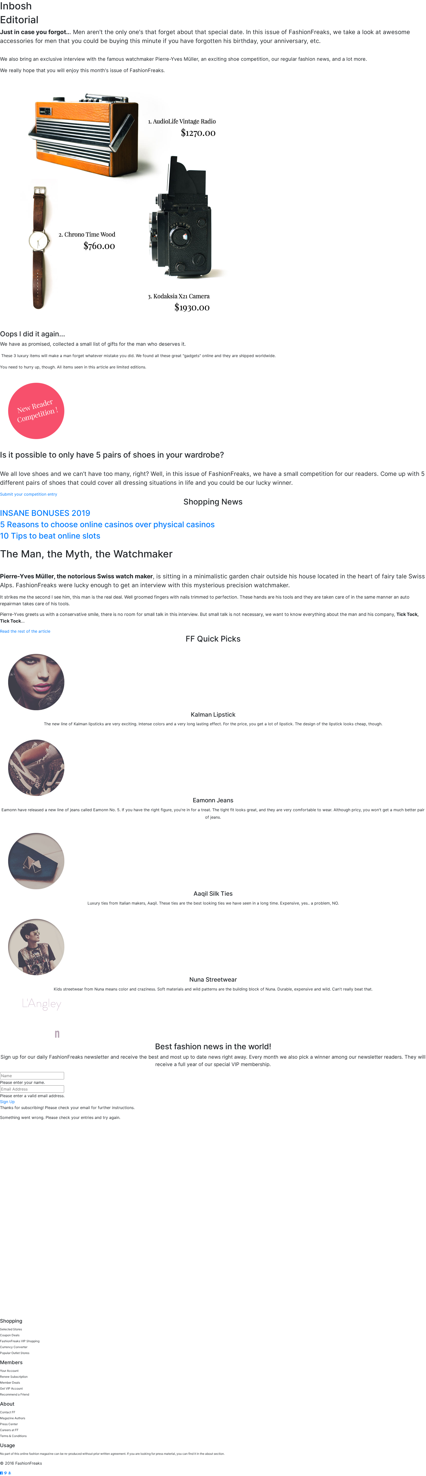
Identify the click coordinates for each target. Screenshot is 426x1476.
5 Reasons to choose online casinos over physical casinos (107, 524)
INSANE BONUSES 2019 (45, 513)
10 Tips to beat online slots (50, 536)
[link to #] (2, 1473)
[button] (28, 494)
